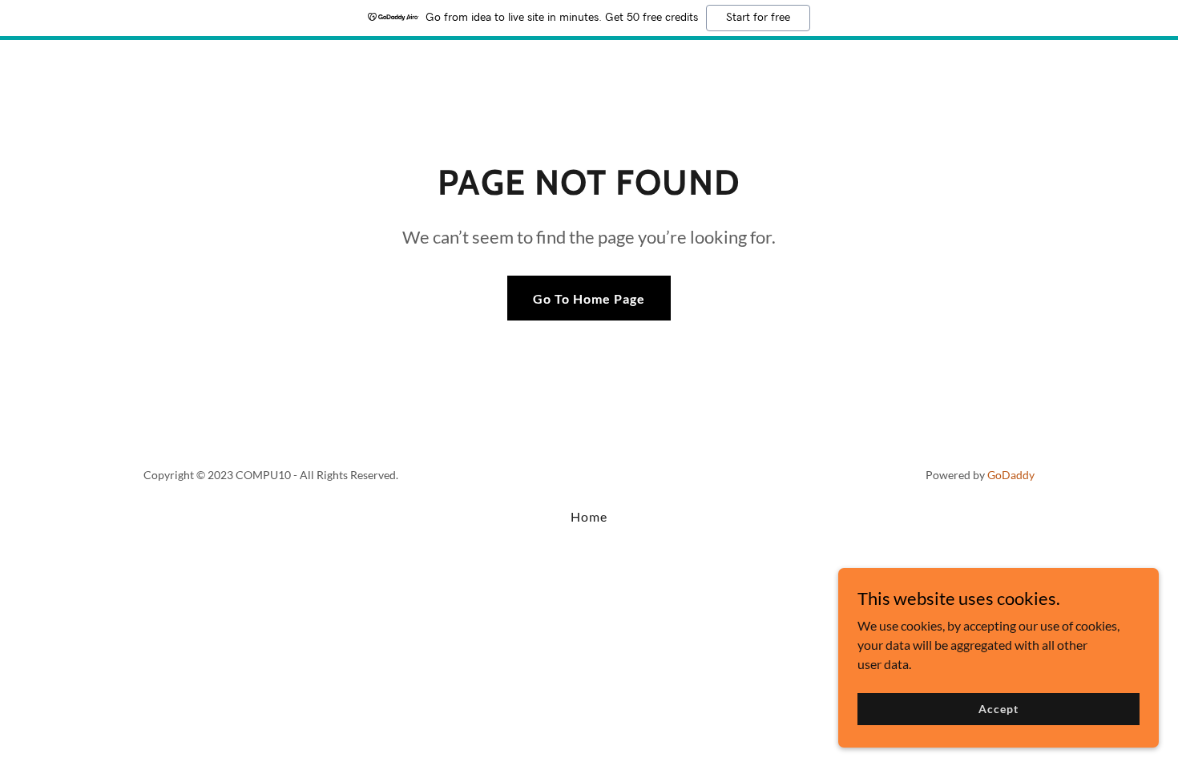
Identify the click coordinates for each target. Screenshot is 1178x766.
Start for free (758, 17)
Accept (998, 709)
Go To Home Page (589, 298)
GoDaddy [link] (1011, 475)
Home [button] (589, 516)
